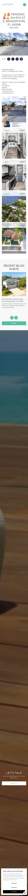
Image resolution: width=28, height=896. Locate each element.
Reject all (14, 883)
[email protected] (8, 91)
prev (12, 317)
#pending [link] (14, 78)
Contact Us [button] (14, 783)
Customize (14, 887)
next (16, 317)
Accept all (14, 891)
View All (14, 323)
